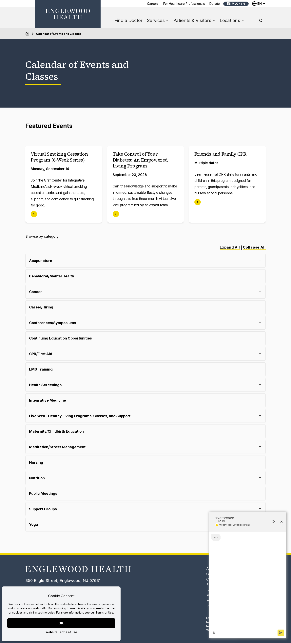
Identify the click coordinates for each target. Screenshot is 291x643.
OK (61, 623)
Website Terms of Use (61, 632)
